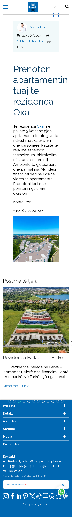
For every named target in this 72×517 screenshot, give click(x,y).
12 (62, 401)
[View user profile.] (23, 27)
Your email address (15, 484)
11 (57, 401)
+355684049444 (19, 466)
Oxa (40, 126)
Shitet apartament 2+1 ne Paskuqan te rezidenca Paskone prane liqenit (38, 363)
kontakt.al (16, 471)
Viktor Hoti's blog (30, 41)
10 (52, 401)
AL (55, 7)
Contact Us (11, 444)
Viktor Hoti (38, 27)
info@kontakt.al (48, 466)
